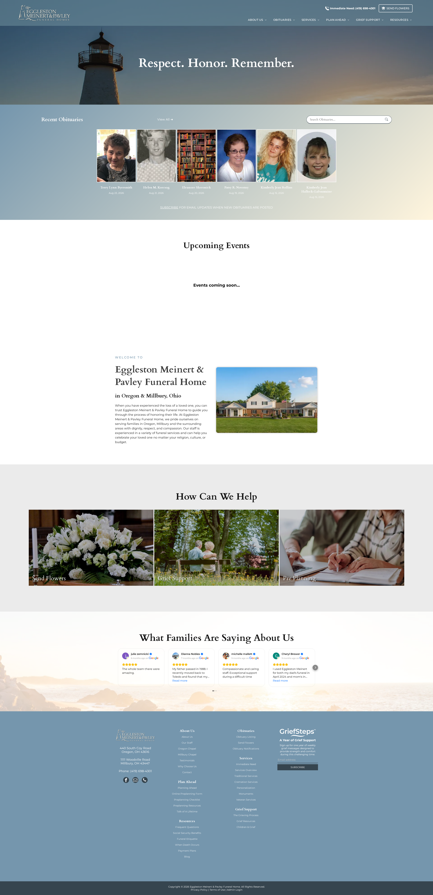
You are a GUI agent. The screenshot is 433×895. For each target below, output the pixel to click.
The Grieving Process (245, 815)
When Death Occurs (187, 844)
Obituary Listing (246, 736)
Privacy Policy (199, 889)
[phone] (145, 780)
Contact (187, 772)
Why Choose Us (187, 766)
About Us (187, 736)
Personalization (246, 787)
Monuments (246, 793)
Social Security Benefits (187, 832)
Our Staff (187, 742)
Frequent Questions (187, 827)
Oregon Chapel (187, 748)
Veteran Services (246, 799)
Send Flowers (246, 742)
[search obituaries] (387, 119)
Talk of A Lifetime (187, 811)
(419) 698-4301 (141, 771)
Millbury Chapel (187, 754)
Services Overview (246, 770)
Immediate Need (246, 764)
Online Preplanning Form (187, 793)
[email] (135, 780)
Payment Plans (187, 850)
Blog (187, 856)
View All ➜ (165, 119)
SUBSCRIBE (169, 207)
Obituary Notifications (246, 748)
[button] (117, 667)
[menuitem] (257, 19)
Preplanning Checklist (187, 799)
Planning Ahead (187, 787)
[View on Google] (125, 655)
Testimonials (187, 760)
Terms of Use (217, 889)
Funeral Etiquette (187, 838)
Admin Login (234, 889)
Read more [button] (179, 680)
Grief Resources (246, 821)
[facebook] (126, 780)
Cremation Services (246, 781)
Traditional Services (245, 776)
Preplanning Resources (187, 805)
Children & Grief (246, 827)
